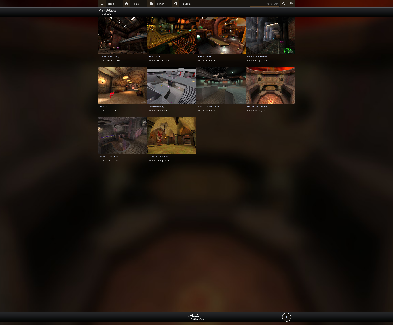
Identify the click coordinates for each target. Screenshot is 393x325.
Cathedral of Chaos (159, 156)
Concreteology (156, 106)
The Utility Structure (208, 106)
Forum (160, 3)
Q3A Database (198, 319)
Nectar (103, 106)
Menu (111, 3)
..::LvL (194, 316)
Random (186, 3)
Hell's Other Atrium (257, 106)
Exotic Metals (204, 56)
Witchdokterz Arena (110, 156)
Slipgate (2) (155, 56)
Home (136, 3)
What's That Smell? (257, 56)
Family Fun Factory (109, 56)
